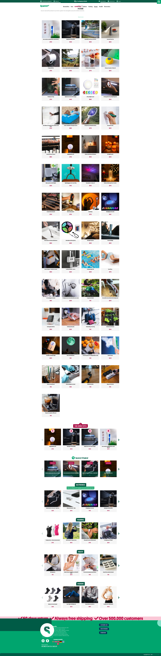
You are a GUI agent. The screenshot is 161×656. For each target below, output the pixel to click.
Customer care (112, 1)
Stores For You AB (156, 654)
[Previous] (42, 440)
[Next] (118, 440)
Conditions (103, 632)
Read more (80, 17)
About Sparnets (103, 1)
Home (79, 5)
